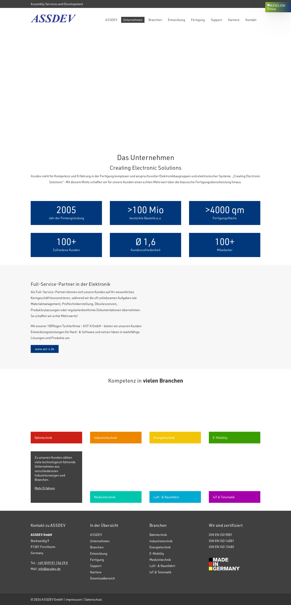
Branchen (155, 20)
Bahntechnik (158, 535)
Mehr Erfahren (45, 488)
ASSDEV (111, 20)
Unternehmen (133, 20)
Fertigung (198, 20)
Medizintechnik (160, 559)
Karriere (234, 20)
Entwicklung (176, 20)
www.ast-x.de (44, 349)
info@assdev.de (49, 569)
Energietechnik (160, 547)
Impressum (74, 599)
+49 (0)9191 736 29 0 (53, 563)
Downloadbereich (102, 578)
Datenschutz (93, 599)
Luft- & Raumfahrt (162, 566)
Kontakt (250, 20)
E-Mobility (156, 553)
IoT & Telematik (160, 572)
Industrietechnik (160, 541)
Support (216, 20)
